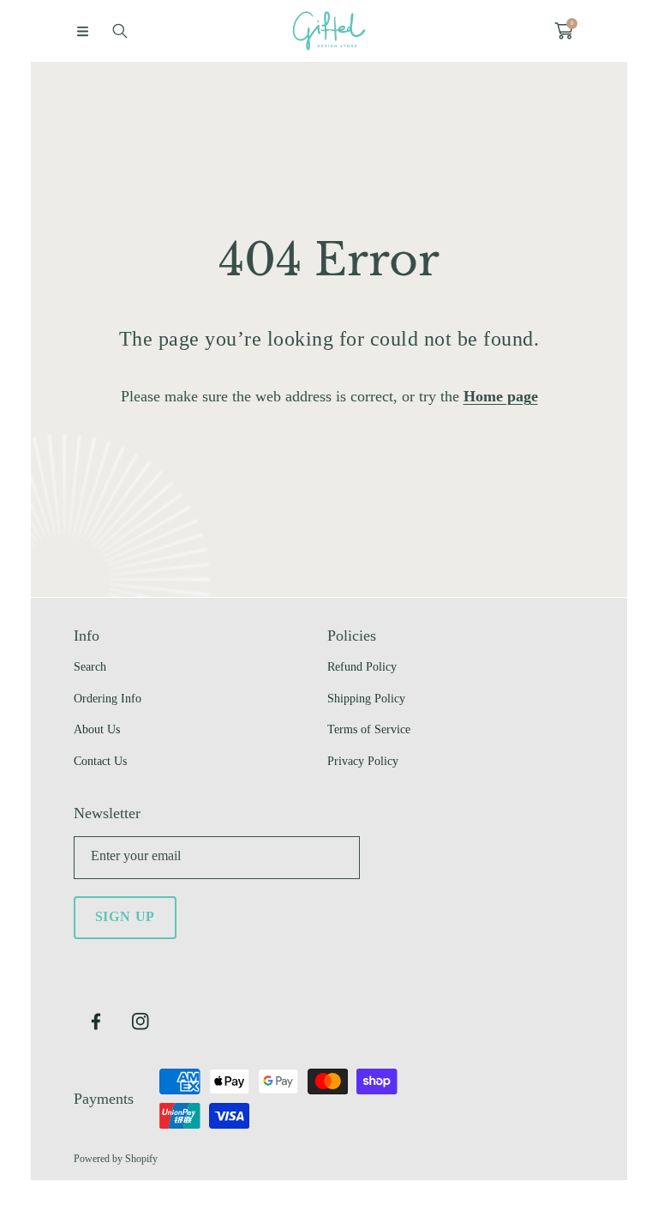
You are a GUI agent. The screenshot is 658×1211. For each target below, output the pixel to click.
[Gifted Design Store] (329, 30)
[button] (82, 31)
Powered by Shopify (116, 1159)
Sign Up (125, 916)
